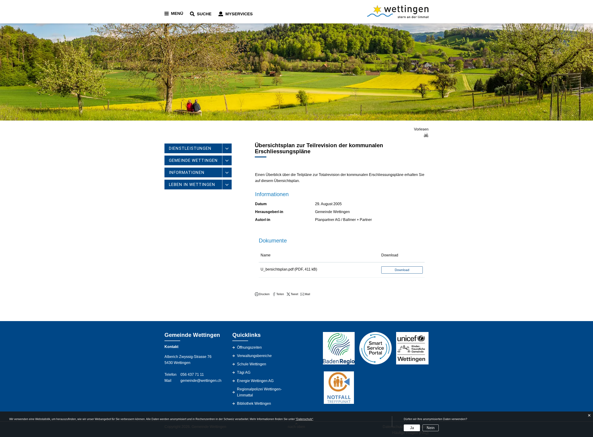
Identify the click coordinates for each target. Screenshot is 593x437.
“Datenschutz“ (304, 419)
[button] (262, 294)
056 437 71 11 (192, 374)
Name (266, 255)
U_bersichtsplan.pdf (277, 269)
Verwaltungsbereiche (254, 356)
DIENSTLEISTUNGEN (190, 148)
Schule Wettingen (251, 364)
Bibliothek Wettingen (254, 403)
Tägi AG (243, 372)
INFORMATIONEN (187, 172)
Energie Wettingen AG (255, 381)
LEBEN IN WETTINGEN (192, 184)
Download (389, 255)
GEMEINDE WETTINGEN (193, 160)
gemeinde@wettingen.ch (200, 381)
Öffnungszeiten (249, 347)
